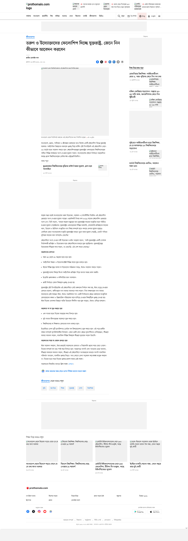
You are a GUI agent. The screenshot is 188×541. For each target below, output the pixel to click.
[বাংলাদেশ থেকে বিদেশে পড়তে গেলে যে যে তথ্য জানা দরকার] (42, 451)
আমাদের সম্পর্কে (68, 520)
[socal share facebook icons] (98, 63)
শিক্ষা (62, 388)
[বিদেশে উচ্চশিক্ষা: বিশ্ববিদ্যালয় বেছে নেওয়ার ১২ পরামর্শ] (77, 451)
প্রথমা (50, 500)
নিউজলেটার (117, 520)
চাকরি (85, 16)
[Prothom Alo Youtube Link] (46, 512)
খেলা (71, 16)
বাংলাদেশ (36, 16)
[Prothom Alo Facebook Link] (29, 512)
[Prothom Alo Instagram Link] (40, 512)
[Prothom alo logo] (37, 488)
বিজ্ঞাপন (79, 520)
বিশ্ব (51, 16)
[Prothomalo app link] (139, 512)
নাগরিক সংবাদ (30, 496)
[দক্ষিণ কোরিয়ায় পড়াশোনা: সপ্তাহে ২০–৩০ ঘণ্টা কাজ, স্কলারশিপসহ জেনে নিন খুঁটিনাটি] (155, 103)
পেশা (80, 388)
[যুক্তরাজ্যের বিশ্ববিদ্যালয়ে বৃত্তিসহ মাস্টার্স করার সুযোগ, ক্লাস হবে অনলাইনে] (102, 168)
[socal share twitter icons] (102, 63)
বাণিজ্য (57, 16)
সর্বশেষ (28, 16)
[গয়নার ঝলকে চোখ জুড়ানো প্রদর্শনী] (76, 6)
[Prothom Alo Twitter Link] (34, 512)
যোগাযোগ (107, 520)
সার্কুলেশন (88, 520)
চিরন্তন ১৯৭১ (143, 496)
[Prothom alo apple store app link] (155, 512)
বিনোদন (78, 16)
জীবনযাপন (93, 16)
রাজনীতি (45, 16)
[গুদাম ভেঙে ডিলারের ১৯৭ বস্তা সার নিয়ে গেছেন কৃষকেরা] (106, 6)
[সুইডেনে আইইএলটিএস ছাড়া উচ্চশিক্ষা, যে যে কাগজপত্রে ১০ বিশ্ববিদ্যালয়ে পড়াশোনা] (155, 154)
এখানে (70, 364)
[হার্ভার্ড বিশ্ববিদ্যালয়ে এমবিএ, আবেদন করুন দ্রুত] (155, 172)
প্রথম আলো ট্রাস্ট (99, 496)
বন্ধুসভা (119, 496)
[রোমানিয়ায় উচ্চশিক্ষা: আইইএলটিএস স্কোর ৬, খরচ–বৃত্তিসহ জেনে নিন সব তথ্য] (155, 82)
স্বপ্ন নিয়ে (53, 388)
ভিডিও (101, 16)
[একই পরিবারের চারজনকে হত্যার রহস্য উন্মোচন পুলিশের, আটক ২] (137, 6)
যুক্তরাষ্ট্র (71, 388)
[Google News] (51, 512)
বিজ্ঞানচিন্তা (74, 496)
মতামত (64, 16)
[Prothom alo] (40, 6)
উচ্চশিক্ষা (90, 388)
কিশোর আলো (53, 496)
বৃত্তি (44, 388)
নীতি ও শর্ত (97, 520)
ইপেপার (28, 500)
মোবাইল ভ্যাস (75, 500)
